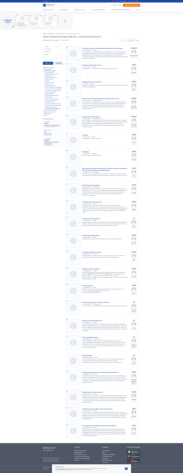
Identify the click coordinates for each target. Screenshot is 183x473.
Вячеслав (134, 243)
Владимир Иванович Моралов (134, 381)
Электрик (85, 135)
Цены (103, 453)
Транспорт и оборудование (82, 458)
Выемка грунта (49, 76)
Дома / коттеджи (49, 82)
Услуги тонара (48, 134)
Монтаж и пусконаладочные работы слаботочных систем (100, 99)
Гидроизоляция (49, 79)
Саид (134, 259)
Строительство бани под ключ (53, 104)
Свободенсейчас (8, 21)
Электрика (85, 152)
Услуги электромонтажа (90, 337)
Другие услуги (48, 84)
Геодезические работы (51, 77)
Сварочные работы (50, 102)
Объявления (123, 1)
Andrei (134, 363)
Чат (113, 1)
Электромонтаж (87, 286)
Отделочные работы (50, 92)
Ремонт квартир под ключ (51, 99)
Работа (138, 10)
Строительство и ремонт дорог (53, 105)
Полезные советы (107, 456)
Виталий (134, 159)
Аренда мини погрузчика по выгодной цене (51, 143)
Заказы (117, 1)
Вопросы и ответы (107, 460)
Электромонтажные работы (52, 108)
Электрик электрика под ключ (92, 202)
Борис (134, 293)
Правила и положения (108, 454)
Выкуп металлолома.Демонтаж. (92, 321)
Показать (48, 63)
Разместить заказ (117, 5)
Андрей (134, 209)
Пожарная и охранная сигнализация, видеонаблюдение (100, 372)
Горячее (132, 1)
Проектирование (49, 94)
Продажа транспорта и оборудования (120, 10)
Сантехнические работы (51, 100)
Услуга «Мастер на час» (51, 107)
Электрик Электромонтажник (91, 65)
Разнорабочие (48, 97)
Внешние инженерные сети (52, 74)
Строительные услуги (79, 10)
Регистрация (105, 451)
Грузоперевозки (64, 10)
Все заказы (105, 458)
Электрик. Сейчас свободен (91, 269)
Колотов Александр (134, 106)
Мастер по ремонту (134, 310)
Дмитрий (133, 72)
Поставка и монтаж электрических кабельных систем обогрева (102, 48)
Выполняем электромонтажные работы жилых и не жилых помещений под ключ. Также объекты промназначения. (104, 169)
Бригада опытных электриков (91, 82)
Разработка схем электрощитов (92, 392)
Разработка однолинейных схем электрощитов (97, 409)
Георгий (134, 276)
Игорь (134, 176)
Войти (137, 1)
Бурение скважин (49, 72)
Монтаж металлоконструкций (53, 89)
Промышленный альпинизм (52, 95)
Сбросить (58, 63)
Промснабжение (134, 56)
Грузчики (47, 81)
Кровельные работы (50, 85)
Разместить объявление (131, 5)
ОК (126, 468)
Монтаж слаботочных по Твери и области (95, 302)
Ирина (134, 328)
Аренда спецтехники (48, 10)
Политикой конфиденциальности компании (65, 469)
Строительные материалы (98, 10)
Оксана (134, 192)
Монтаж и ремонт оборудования (53, 87)
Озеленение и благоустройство (53, 90)
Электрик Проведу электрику (91, 252)
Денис (134, 89)
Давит (134, 226)
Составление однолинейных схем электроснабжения (99, 426)
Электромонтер (87, 356)
